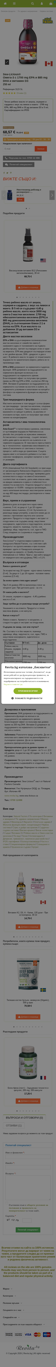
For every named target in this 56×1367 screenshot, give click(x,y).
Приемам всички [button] (28, 691)
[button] (28, 698)
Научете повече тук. (13, 684)
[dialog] (28, 683)
